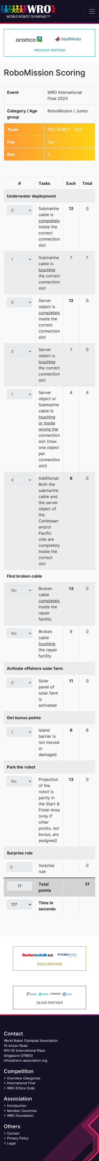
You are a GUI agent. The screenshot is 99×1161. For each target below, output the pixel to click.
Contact (13, 1133)
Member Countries (22, 1111)
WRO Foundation (20, 1115)
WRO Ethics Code (21, 1088)
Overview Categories (23, 1078)
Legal (11, 1143)
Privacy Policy (17, 1138)
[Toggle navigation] (92, 11)
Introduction (16, 1106)
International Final (21, 1083)
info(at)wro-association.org (25, 1060)
